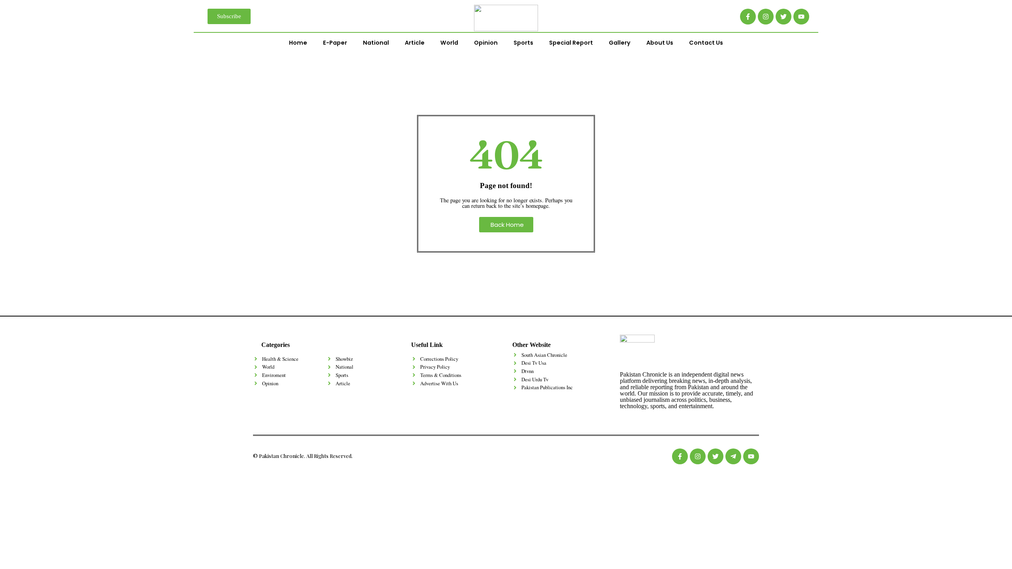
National (376, 43)
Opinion (486, 43)
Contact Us (706, 43)
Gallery (620, 43)
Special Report (571, 43)
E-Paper (335, 43)
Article (415, 43)
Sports (523, 43)
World (449, 43)
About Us (659, 43)
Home (298, 43)
